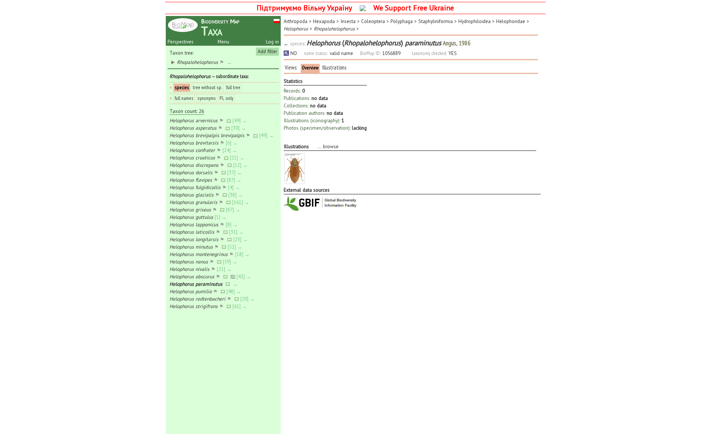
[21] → (238, 157)
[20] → (248, 298)
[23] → (241, 239)
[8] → (232, 224)
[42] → (245, 276)
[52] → (236, 246)
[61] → (240, 306)
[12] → (241, 165)
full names (184, 98)
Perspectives (181, 41)
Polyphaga (401, 21)
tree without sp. (207, 87)
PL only (226, 98)
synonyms (206, 98)
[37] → (235, 172)
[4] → (234, 187)
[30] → (239, 127)
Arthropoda (295, 21)
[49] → (240, 120)
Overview (310, 67)
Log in (272, 41)
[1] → (221, 217)
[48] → (235, 291)
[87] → (235, 179)
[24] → (230, 150)
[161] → (241, 202)
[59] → (231, 261)
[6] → (232, 142)
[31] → (237, 232)
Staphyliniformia (435, 21)
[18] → (243, 254)
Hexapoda (324, 21)
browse (331, 146)
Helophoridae (510, 21)
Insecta (348, 21)
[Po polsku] (277, 20)
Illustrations (334, 67)
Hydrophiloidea (474, 21)
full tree (233, 87)
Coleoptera (373, 21)
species (182, 87)
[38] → (236, 194)
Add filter (267, 51)
